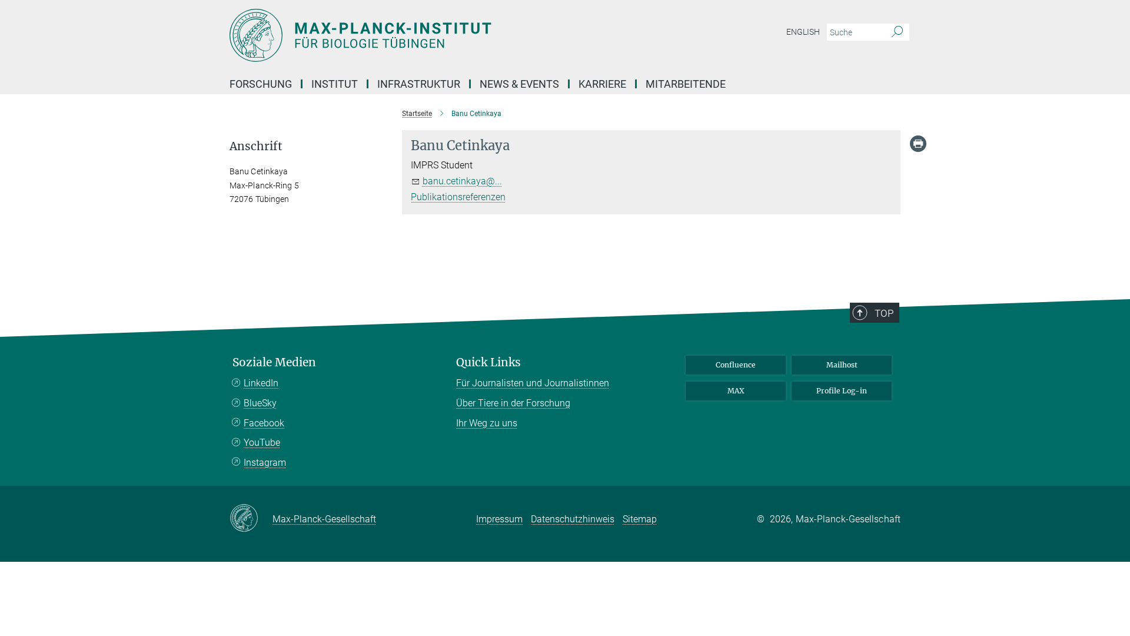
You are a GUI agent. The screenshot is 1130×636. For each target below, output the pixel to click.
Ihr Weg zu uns (486, 423)
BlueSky (260, 403)
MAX (736, 390)
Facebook (264, 423)
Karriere (602, 84)
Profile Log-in (841, 390)
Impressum (499, 519)
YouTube (262, 442)
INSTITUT (334, 84)
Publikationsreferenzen (458, 197)
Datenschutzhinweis (572, 519)
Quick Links (488, 362)
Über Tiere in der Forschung (513, 403)
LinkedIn (261, 383)
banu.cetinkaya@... (462, 181)
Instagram (265, 462)
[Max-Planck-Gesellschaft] (251, 519)
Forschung (261, 84)
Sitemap (640, 519)
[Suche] (897, 32)
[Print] (918, 144)
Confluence (736, 364)
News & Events (519, 84)
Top (884, 313)
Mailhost (842, 364)
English (803, 32)
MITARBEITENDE (686, 84)
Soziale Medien (274, 362)
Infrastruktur (418, 84)
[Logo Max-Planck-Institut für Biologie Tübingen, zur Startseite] (450, 35)
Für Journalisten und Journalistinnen (532, 383)
